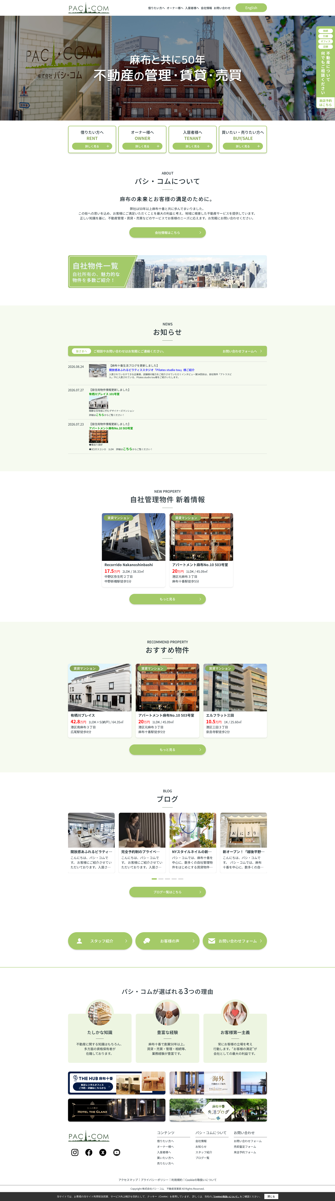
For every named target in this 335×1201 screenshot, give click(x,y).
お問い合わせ (222, 8)
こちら (100, 415)
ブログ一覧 (202, 1158)
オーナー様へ (175, 8)
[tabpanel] (91, 843)
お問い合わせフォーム (248, 1141)
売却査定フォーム (245, 1146)
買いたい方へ (165, 1158)
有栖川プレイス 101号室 (104, 394)
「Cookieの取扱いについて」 (226, 1196)
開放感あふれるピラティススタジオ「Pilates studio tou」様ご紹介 (152, 370)
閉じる (271, 1196)
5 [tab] (180, 879)
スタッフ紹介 (203, 1152)
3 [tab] (167, 879)
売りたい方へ (165, 1163)
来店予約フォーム (245, 1152)
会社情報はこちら (167, 232)
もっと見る (167, 599)
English (251, 7)
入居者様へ (192, 8)
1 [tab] (154, 879)
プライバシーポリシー (155, 1180)
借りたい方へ (156, 8)
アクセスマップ (128, 1180)
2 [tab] (160, 879)
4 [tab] (174, 879)
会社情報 (206, 8)
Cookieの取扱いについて (201, 1180)
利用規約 (177, 1180)
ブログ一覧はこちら (167, 892)
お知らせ (201, 1146)
